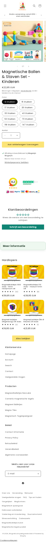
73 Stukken (27, 119)
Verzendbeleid (12, 449)
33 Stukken (10, 113)
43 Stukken (27, 113)
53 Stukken (10, 119)
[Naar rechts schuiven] (28, 66)
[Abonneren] (38, 474)
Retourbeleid (11, 443)
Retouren (29, 493)
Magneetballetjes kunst (12, 523)
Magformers (19, 501)
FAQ (25, 497)
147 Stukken (28, 124)
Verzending (17, 493)
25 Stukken (27, 107)
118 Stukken (10, 124)
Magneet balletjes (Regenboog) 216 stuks (11, 321)
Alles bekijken (23, 338)
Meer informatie (14, 246)
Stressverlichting (9, 518)
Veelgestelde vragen (11, 497)
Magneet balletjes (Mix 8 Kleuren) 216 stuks (34, 321)
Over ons (6, 493)
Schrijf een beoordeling (23, 227)
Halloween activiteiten (12, 510)
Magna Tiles (11, 410)
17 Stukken (10, 107)
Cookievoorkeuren (8, 540)
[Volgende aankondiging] (41, 15)
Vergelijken (7, 501)
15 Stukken (27, 102)
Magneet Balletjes (13, 404)
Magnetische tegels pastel (14, 527)
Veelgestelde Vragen (15, 377)
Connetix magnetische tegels (19, 398)
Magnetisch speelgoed (12, 506)
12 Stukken (10, 102)
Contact (9, 371)
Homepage (10, 354)
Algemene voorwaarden (16, 455)
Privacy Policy (11, 437)
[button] (5, 6)
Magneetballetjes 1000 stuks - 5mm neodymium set (11, 287)
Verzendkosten (26, 91)
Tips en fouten (35, 497)
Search (8, 365)
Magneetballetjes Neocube (18, 393)
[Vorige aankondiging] (5, 15)
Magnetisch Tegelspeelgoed (18, 416)
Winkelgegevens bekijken (17, 162)
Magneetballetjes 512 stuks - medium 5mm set (33, 287)
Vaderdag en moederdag (14, 514)
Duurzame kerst (35, 514)
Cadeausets (24, 518)
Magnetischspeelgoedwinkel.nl (21, 534)
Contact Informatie (14, 432)
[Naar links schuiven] (17, 66)
